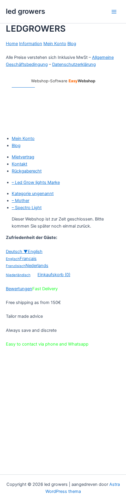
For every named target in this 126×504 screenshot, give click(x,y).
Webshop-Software (63, 80)
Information (30, 43)
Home (12, 43)
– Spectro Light (27, 207)
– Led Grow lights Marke (36, 182)
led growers (25, 11)
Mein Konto (54, 43)
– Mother (20, 200)
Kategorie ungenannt (33, 193)
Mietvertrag (23, 157)
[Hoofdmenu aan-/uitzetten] (114, 12)
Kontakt (19, 164)
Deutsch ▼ (17, 251)
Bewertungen (19, 288)
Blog (71, 43)
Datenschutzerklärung (74, 64)
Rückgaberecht (27, 171)
